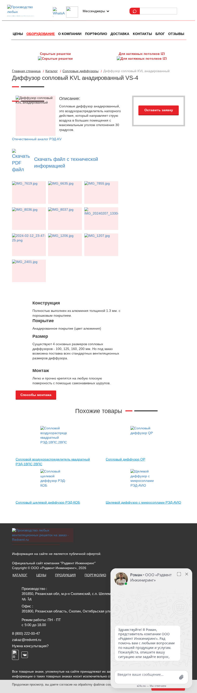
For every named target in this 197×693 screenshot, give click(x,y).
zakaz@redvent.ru (26, 640)
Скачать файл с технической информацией (66, 163)
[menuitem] (18, 34)
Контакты (142, 34)
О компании (69, 34)
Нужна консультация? (30, 646)
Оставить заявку (158, 110)
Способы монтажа (35, 395)
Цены (18, 34)
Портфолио (96, 34)
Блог (160, 34)
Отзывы (176, 34)
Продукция (65, 575)
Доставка (120, 34)
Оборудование (40, 34)
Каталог (19, 575)
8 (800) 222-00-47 (26, 633)
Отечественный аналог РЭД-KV (37, 139)
